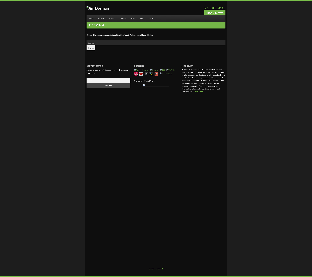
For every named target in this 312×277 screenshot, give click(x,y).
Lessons (123, 18)
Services (101, 18)
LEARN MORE (198, 91)
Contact (151, 18)
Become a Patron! (156, 269)
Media (133, 18)
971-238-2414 (213, 8)
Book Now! (215, 13)
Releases (112, 18)
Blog (141, 18)
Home (91, 18)
